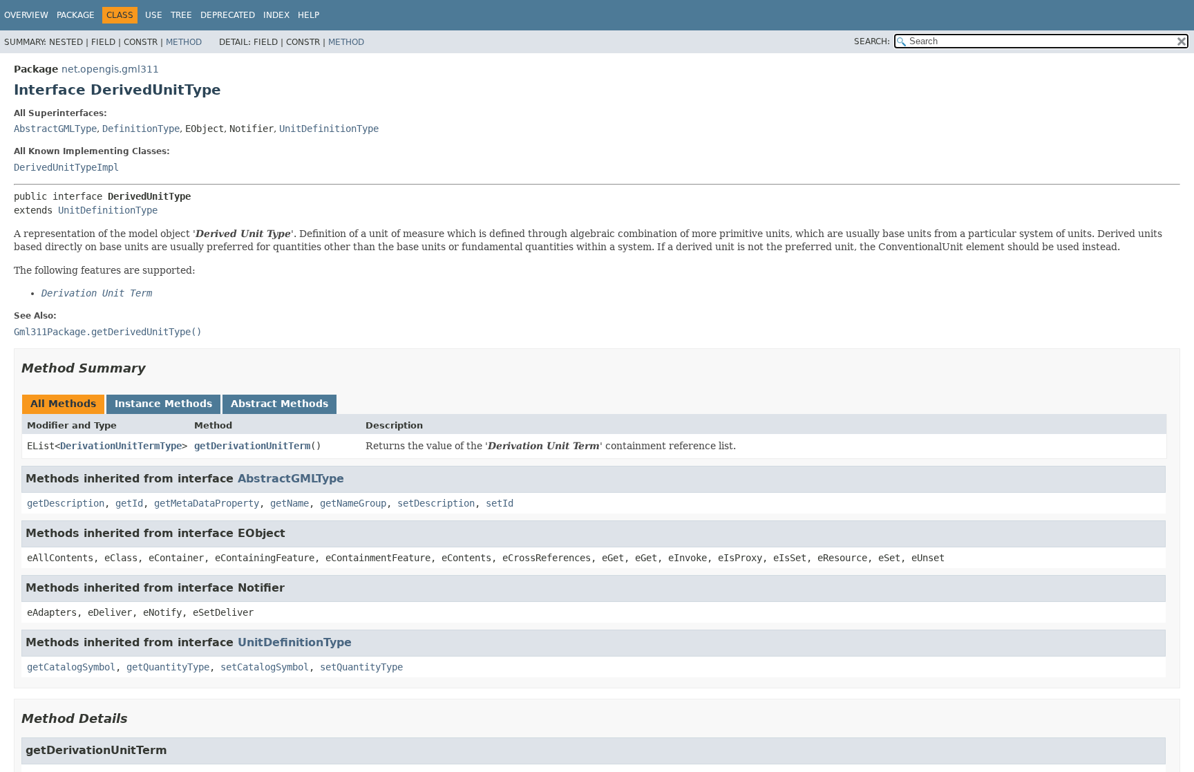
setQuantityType (361, 666)
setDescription (436, 503)
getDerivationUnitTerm (252, 445)
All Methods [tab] (63, 403)
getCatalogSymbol (71, 666)
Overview (26, 15)
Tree (181, 15)
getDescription (65, 503)
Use (153, 15)
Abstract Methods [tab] (279, 403)
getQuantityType (167, 666)
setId (499, 503)
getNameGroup (353, 503)
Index (276, 15)
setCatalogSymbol (264, 666)
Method (184, 42)
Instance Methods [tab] (163, 403)
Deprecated (227, 15)
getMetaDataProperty (206, 503)
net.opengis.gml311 (110, 69)
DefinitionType (141, 128)
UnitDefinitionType (329, 128)
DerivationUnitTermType (121, 445)
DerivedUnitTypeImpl (66, 167)
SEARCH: (872, 41)
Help (308, 15)
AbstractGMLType (55, 128)
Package (76, 15)
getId (129, 503)
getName (289, 503)
